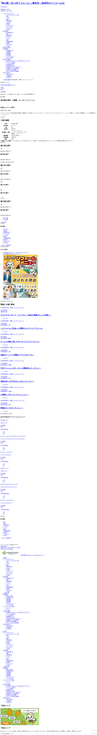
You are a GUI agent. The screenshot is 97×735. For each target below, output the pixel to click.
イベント (8, 608)
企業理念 (8, 53)
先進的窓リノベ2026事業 (12, 68)
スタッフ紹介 (9, 57)
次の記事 (5, 219)
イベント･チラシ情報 (8, 606)
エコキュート (9, 25)
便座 (7, 19)
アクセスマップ (10, 56)
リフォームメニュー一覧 (12, 14)
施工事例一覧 (9, 32)
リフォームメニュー (8, 13)
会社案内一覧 (9, 50)
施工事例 (5, 31)
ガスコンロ (9, 28)
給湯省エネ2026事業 (11, 69)
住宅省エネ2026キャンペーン (13, 66)
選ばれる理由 (6, 47)
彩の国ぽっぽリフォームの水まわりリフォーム (18, 60)
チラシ (8, 609)
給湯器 (8, 23)
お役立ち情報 (6, 59)
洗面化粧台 (9, 20)
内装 (7, 40)
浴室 (7, 16)
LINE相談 (8, 75)
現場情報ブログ (10, 65)
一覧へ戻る (3, 222)
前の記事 (5, 218)
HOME (5, 557)
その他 (8, 29)
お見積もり (9, 77)
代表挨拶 (8, 51)
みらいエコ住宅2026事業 (12, 71)
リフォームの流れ (10, 62)
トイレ (8, 17)
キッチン (8, 22)
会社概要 (8, 54)
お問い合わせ (6, 72)
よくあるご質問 (10, 63)
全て (5, 229)
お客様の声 (6, 593)
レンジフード (9, 26)
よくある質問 (9, 615)
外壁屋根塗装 (9, 41)
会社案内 (5, 49)
